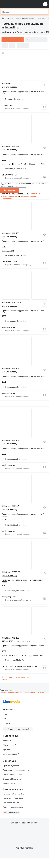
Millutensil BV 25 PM (11, 303)
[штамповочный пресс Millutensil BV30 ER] (24, 555)
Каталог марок (9, 783)
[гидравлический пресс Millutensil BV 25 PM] (24, 285)
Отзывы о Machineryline (12, 779)
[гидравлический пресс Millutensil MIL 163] (24, 216)
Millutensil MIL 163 (10, 233)
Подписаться (9, 190)
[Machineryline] (3, 18)
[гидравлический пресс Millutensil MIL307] (24, 489)
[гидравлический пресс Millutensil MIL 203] (24, 423)
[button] (45, 4)
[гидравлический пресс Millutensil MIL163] (24, 129)
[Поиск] (45, 11)
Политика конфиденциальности (16, 770)
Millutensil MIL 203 (10, 440)
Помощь (6, 719)
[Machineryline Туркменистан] (17, 4)
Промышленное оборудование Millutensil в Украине (22, 692)
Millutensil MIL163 (10, 146)
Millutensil (6, 83)
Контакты (7, 723)
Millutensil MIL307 (10, 506)
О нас (5, 714)
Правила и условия (11, 766)
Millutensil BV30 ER (11, 572)
